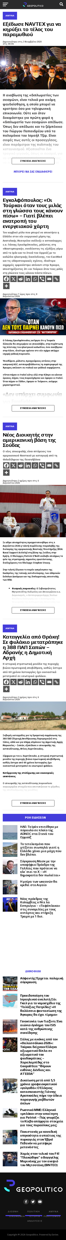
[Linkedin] (28, 279)
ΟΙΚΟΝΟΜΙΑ (17, 1216)
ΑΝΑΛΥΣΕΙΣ (35, 1220)
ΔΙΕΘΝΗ (13, 1211)
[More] (6, 286)
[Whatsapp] (35, 279)
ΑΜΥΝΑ (53, 1211)
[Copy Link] (56, 279)
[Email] (49, 279)
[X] (13, 279)
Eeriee (55, 1234)
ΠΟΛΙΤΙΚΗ (33, 1211)
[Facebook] (6, 279)
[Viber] (42, 279)
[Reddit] (20, 279)
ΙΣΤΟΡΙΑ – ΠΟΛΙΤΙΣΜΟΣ (45, 1216)
